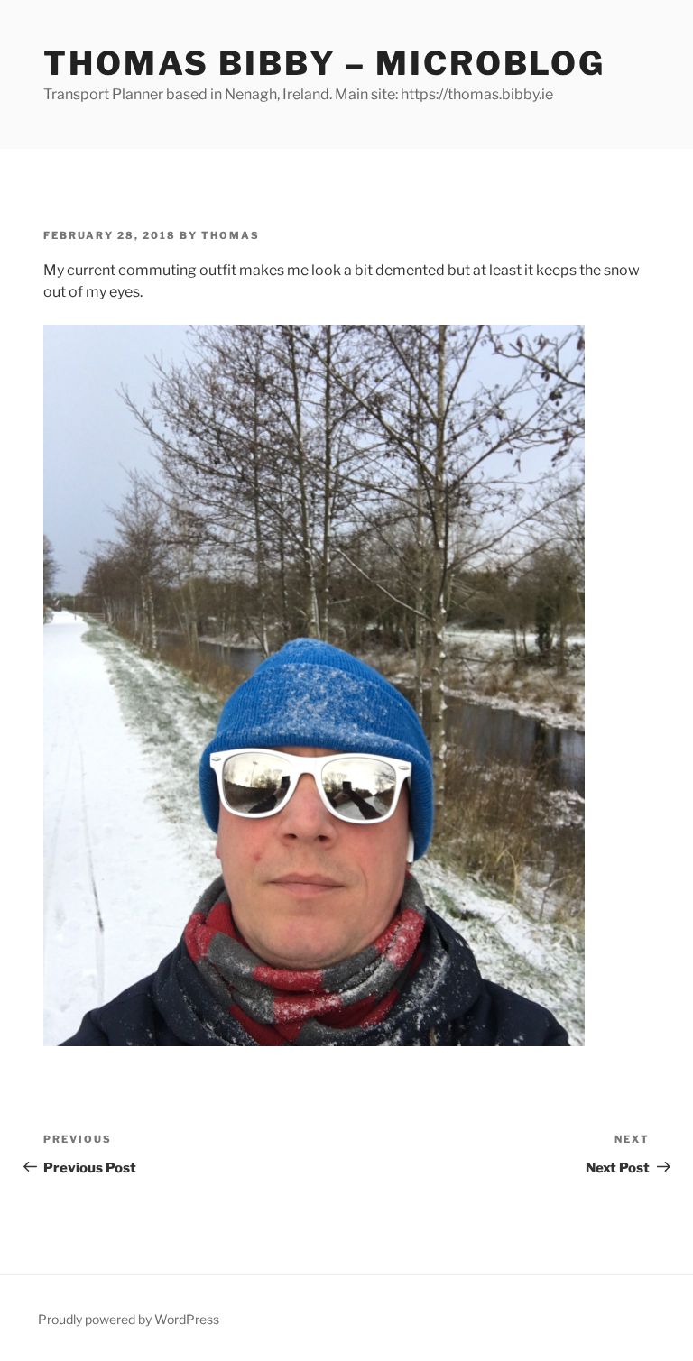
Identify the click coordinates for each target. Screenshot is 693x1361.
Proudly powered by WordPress (128, 1319)
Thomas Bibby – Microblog (324, 63)
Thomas (230, 235)
